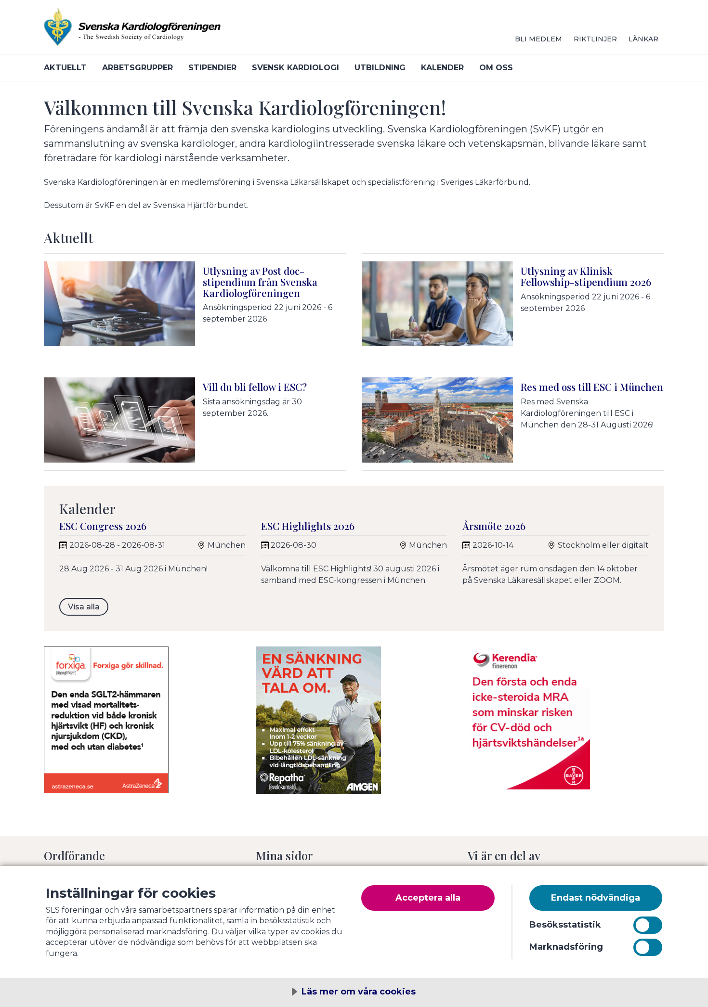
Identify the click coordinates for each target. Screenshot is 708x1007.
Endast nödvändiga (595, 897)
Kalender (442, 67)
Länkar (643, 39)
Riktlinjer (595, 39)
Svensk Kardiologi (295, 67)
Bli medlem (538, 39)
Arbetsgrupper (137, 67)
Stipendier (212, 67)
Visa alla (84, 606)
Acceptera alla (427, 897)
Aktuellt (65, 67)
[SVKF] (159, 31)
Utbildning (380, 67)
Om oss (496, 67)
